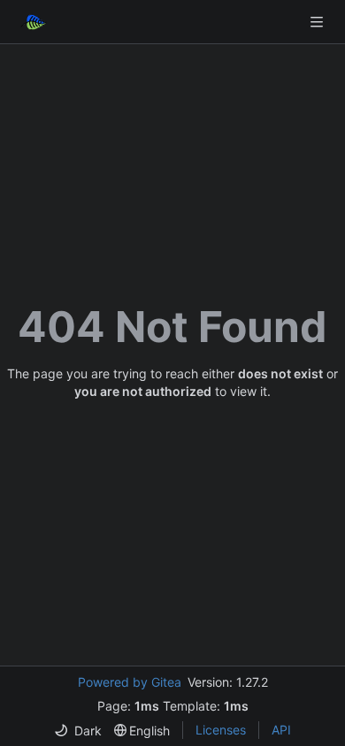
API (281, 729)
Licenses (221, 729)
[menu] (78, 730)
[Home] (33, 22)
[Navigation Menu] (318, 21)
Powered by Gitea (129, 681)
